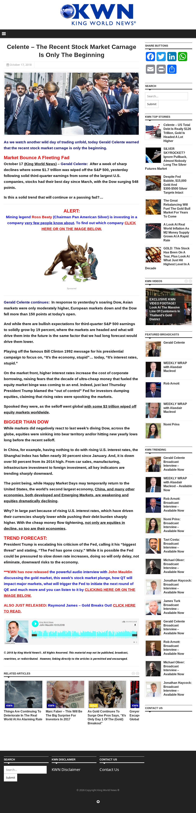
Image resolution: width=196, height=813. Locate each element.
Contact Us (109, 769)
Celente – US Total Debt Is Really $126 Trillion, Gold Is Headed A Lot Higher (177, 132)
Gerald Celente (174, 342)
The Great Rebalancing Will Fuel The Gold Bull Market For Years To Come (176, 208)
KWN (9, 705)
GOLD (93, 705)
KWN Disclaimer (66, 769)
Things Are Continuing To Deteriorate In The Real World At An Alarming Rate (23, 715)
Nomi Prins (171, 424)
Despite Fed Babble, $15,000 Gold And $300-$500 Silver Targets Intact (175, 184)
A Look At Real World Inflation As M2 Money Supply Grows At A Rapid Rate (176, 232)
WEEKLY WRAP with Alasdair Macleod (175, 367)
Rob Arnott (171, 383)
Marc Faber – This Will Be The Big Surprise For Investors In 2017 (64, 715)
